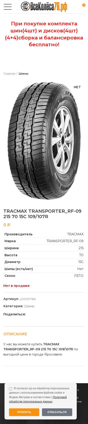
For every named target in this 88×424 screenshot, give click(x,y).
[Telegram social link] (56, 314)
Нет (80, 269)
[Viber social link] (61, 314)
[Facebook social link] (30, 314)
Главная (9, 73)
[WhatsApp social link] (45, 314)
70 (81, 255)
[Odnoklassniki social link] (40, 314)
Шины (23, 73)
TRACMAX (75, 234)
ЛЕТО (78, 276)
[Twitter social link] (35, 314)
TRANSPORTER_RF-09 (64, 241)
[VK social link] (50, 314)
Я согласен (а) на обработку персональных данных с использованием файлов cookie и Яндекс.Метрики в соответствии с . (39, 395)
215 (81, 248)
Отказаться (57, 412)
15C (80, 262)
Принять (24, 412)
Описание (15, 334)
